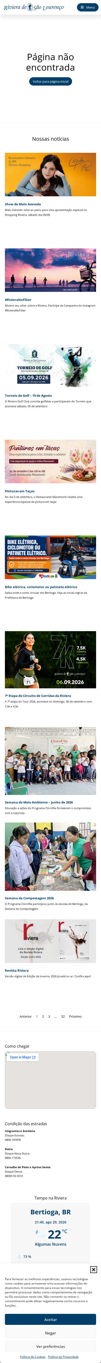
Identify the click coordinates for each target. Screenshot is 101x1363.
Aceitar (50, 1319)
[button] (93, 1269)
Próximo (75, 1016)
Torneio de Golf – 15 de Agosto (28, 395)
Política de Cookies (33, 1357)
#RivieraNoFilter (18, 299)
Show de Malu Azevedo (23, 204)
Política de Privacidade (63, 1357)
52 (63, 1016)
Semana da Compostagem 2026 (29, 898)
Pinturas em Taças (19, 491)
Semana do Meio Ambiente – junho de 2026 (39, 802)
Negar (50, 1332)
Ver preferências (50, 1346)
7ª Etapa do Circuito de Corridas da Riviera (38, 695)
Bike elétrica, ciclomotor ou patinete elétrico (41, 587)
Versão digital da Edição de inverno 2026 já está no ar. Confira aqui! (48, 976)
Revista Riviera (17, 970)
